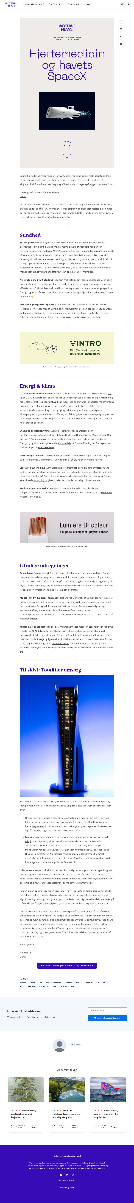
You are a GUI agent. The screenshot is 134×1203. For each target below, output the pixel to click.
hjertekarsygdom (53, 982)
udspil (28, 841)
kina (54, 986)
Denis (23, 196)
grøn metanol (102, 397)
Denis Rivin (75, 1044)
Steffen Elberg (46, 447)
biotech (33, 982)
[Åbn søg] (122, 4)
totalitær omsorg (67, 986)
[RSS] (73, 1175)
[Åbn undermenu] (88, 4)
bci (41, 982)
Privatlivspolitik (67, 1188)
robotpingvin (41, 480)
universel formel (60, 643)
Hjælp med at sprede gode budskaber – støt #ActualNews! (67, 966)
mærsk (78, 982)
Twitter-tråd (70, 862)
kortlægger (63, 472)
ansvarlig (81, 401)
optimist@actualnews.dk (52, 217)
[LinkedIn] (121, 44)
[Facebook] (121, 36)
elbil (22, 986)
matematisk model (44, 602)
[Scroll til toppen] (121, 20)
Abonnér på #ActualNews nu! (107, 1018)
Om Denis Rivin (56, 4)
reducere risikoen (89, 246)
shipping (68, 982)
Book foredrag (75, 4)
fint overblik (64, 443)
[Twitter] (121, 28)
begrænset (38, 826)
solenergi (31, 986)
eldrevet (33, 459)
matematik (44, 986)
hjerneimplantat (70, 308)
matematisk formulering (68, 577)
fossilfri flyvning (92, 982)
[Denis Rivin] (59, 1045)
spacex (23, 982)
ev (104, 982)
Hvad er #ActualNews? (33, 4)
